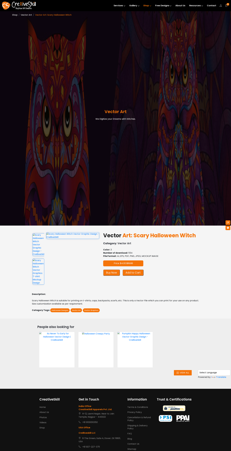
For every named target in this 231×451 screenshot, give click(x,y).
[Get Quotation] (228, 222)
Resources (195, 5)
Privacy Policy (134, 412)
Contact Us (133, 443)
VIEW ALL (184, 372)
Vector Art (26, 14)
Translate (221, 377)
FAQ (129, 433)
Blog (129, 438)
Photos (43, 417)
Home (42, 407)
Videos (42, 422)
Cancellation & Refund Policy (139, 419)
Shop (146, 5)
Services (118, 5)
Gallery (133, 5)
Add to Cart (133, 272)
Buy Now (111, 272)
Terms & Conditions (137, 407)
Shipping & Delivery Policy (137, 427)
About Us (180, 5)
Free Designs (162, 5)
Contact (211, 5)
